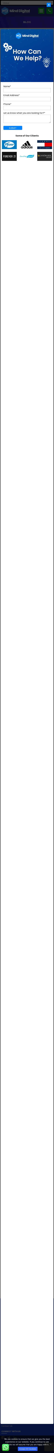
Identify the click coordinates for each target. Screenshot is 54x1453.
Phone (7, 104)
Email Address (11, 95)
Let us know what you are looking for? (24, 113)
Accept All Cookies (27, 1449)
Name (7, 86)
